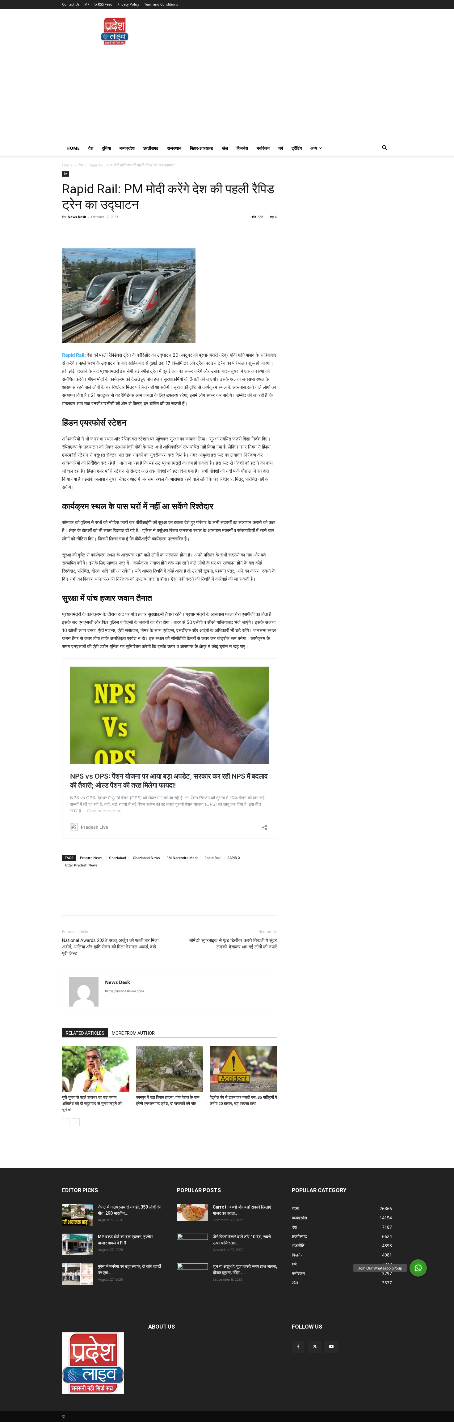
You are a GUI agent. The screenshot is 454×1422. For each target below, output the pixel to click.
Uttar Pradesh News (81, 865)
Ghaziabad (117, 857)
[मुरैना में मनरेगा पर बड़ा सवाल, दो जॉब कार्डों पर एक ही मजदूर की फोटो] (77, 1274)
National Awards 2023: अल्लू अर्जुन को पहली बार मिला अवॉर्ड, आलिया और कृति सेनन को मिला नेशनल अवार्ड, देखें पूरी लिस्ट (110, 947)
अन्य (313, 148)
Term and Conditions (161, 4)
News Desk (77, 216)
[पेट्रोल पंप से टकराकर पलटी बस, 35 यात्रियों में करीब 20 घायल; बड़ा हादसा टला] (243, 1069)
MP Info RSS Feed (98, 4)
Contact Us (70, 4)
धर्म (280, 148)
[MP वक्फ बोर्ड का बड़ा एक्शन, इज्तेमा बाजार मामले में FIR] (77, 1244)
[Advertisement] (227, 94)
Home (73, 148)
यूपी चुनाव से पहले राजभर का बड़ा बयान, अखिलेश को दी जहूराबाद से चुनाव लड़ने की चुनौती (92, 1103)
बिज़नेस (242, 148)
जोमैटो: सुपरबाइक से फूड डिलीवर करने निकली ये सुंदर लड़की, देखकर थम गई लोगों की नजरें (233, 944)
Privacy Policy (128, 4)
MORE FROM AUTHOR (133, 1033)
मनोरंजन (263, 148)
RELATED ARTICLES (85, 1033)
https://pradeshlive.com (124, 991)
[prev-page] (66, 1122)
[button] (384, 149)
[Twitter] (82, 231)
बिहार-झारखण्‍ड (201, 148)
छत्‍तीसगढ (150, 148)
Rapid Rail (73, 355)
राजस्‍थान (174, 148)
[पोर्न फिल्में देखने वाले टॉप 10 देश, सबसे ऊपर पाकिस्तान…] (192, 1242)
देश (90, 148)
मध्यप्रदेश (127, 148)
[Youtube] (331, 1347)
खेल (225, 148)
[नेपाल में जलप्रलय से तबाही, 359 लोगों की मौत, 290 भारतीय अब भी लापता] (77, 1215)
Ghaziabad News (146, 857)
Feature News (91, 857)
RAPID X (233, 857)
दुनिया (106, 148)
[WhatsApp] (111, 231)
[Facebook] (68, 231)
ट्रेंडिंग (297, 148)
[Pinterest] (96, 231)
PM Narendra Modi (182, 857)
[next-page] (76, 1122)
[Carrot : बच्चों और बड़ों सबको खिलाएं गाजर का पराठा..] (192, 1212)
